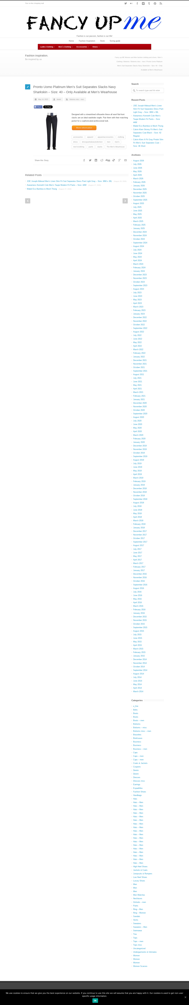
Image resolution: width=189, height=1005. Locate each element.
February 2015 (139, 652)
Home (71, 41)
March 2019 (138, 478)
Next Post (125, 200)
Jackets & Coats (140, 870)
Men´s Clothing (64, 47)
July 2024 (137, 250)
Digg (108, 160)
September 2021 (140, 371)
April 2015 (137, 645)
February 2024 (139, 267)
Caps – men (138, 756)
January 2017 (139, 570)
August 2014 (138, 674)
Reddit (102, 160)
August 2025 (138, 203)
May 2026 (137, 171)
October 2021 (139, 367)
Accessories (81, 47)
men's (117, 142)
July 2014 (137, 677)
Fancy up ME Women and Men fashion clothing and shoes (136, 57)
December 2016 (140, 574)
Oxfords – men (139, 902)
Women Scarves (140, 966)
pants (91, 147)
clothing (121, 137)
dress (75, 142)
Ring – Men (138, 909)
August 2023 (138, 289)
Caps (135, 752)
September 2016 (140, 585)
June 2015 (137, 638)
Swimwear (137, 930)
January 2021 (139, 399)
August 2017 (138, 545)
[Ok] (185, 997)
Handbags (137, 795)
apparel (90, 137)
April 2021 (137, 389)
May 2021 (137, 385)
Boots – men (138, 720)
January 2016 (139, 613)
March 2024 (138, 264)
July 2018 (137, 506)
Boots (135, 713)
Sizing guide (115, 41)
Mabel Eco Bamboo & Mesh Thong (49, 189)
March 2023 (138, 307)
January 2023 (139, 314)
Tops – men (138, 941)
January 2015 (139, 656)
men (108, 142)
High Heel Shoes (140, 866)
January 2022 (139, 357)
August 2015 (138, 631)
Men (135, 884)
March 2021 (138, 392)
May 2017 (137, 556)
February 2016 (139, 609)
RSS (161, 3)
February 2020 (139, 439)
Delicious (114, 160)
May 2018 (137, 513)
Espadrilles (138, 788)
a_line (135, 706)
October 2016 (139, 581)
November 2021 (140, 364)
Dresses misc (139, 781)
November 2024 (140, 235)
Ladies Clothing (46, 47)
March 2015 (138, 649)
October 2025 (139, 196)
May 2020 (137, 428)
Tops (135, 938)
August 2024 (138, 246)
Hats (135, 799)
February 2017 (139, 567)
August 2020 (138, 417)
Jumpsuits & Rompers (142, 874)
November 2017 (140, 535)
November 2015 (140, 620)
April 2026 (137, 175)
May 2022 (137, 342)
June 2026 (137, 168)
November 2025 (140, 193)
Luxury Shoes (139, 881)
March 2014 (138, 691)
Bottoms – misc (140, 727)
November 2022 (140, 321)
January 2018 (139, 528)
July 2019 (137, 463)
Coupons (137, 767)
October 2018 (139, 495)
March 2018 (138, 520)
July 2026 (137, 164)
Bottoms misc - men (138, 61)
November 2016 (140, 577)
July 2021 (137, 378)
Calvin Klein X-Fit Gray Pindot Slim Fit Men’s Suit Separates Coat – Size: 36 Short (148, 142)
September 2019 (140, 456)
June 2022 (137, 339)
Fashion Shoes (139, 792)
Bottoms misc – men (142, 731)
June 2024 (137, 253)
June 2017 (137, 553)
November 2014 (140, 663)
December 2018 (140, 488)
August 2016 (138, 588)
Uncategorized (139, 948)
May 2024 (137, 257)
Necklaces (137, 898)
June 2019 (137, 467)
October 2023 (139, 282)
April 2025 (137, 218)
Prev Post (27, 200)
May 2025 (137, 214)
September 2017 (140, 542)
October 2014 (139, 667)
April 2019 (137, 474)
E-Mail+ (125, 160)
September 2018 (140, 499)
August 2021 (138, 374)
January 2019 (139, 485)
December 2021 (140, 360)
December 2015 (140, 617)
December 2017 (140, 531)
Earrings (136, 784)
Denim (136, 770)
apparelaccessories (105, 137)
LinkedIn (96, 160)
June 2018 (137, 510)
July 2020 (137, 421)
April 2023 (137, 303)
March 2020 (138, 435)
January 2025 (139, 228)
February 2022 (139, 353)
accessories (78, 137)
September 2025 (140, 200)
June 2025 (137, 211)
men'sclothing (78, 147)
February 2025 (139, 225)
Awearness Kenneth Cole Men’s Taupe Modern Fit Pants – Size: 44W (64, 185)
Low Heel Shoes (140, 877)
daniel (59, 99)
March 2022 (138, 349)
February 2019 (139, 481)
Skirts (135, 920)
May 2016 (137, 599)
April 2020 (137, 431)
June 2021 (137, 381)
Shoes (95, 47)
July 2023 (137, 292)
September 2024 (140, 243)
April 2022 (137, 346)
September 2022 (140, 328)
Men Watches (139, 895)
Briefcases (137, 738)
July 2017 (137, 549)
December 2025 (140, 189)
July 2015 (137, 634)
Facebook (137, 3)
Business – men (140, 749)
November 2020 (140, 406)
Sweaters (137, 923)
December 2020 (140, 403)
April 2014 (137, 688)
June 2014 (137, 681)
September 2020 (140, 414)
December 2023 (140, 275)
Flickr (131, 3)
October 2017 (139, 538)
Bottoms (126, 61)
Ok (95, 1000)
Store (102, 41)
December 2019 (140, 446)
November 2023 (140, 278)
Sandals (136, 916)
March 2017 (138, 563)
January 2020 (139, 442)
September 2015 (140, 627)
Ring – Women (139, 913)
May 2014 (137, 684)
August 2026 (138, 161)
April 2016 (137, 602)
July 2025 (137, 207)
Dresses (136, 777)
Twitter (125, 3)
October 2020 (139, 410)
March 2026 (138, 178)
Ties (135, 934)
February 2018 (139, 524)
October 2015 (139, 624)
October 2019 (139, 453)
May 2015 (137, 642)
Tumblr (149, 3)
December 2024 (140, 232)
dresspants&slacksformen (92, 142)
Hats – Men (138, 802)
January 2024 (139, 271)
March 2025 (138, 221)
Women (136, 955)
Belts (135, 710)
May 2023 (137, 300)
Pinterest (155, 3)
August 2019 (138, 460)
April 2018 (137, 517)
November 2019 (140, 449)
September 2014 (140, 670)
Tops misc (137, 945)
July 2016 (137, 592)
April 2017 (137, 560)
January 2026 (139, 186)
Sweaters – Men (140, 927)
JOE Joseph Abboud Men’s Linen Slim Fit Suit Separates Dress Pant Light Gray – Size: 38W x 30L (77, 181)
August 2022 (138, 332)
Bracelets (137, 735)
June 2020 (137, 424)
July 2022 (137, 335)
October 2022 (139, 325)
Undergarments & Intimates (145, 952)
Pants (135, 906)
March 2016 (138, 606)
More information (84, 128)
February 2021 (139, 396)
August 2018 (138, 503)
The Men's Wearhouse (116, 147)
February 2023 (139, 310)
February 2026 (139, 182)
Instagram (143, 3)
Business (137, 742)
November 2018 (140, 492)
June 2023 (137, 296)
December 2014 (140, 659)
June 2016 (137, 595)
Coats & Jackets (140, 763)
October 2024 (139, 239)
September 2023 (140, 285)
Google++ (120, 160)
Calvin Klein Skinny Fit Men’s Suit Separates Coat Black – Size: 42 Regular (147, 132)
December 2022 (140, 317)
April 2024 (137, 260)
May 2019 (137, 471)
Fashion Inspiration (87, 41)
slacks (99, 147)
